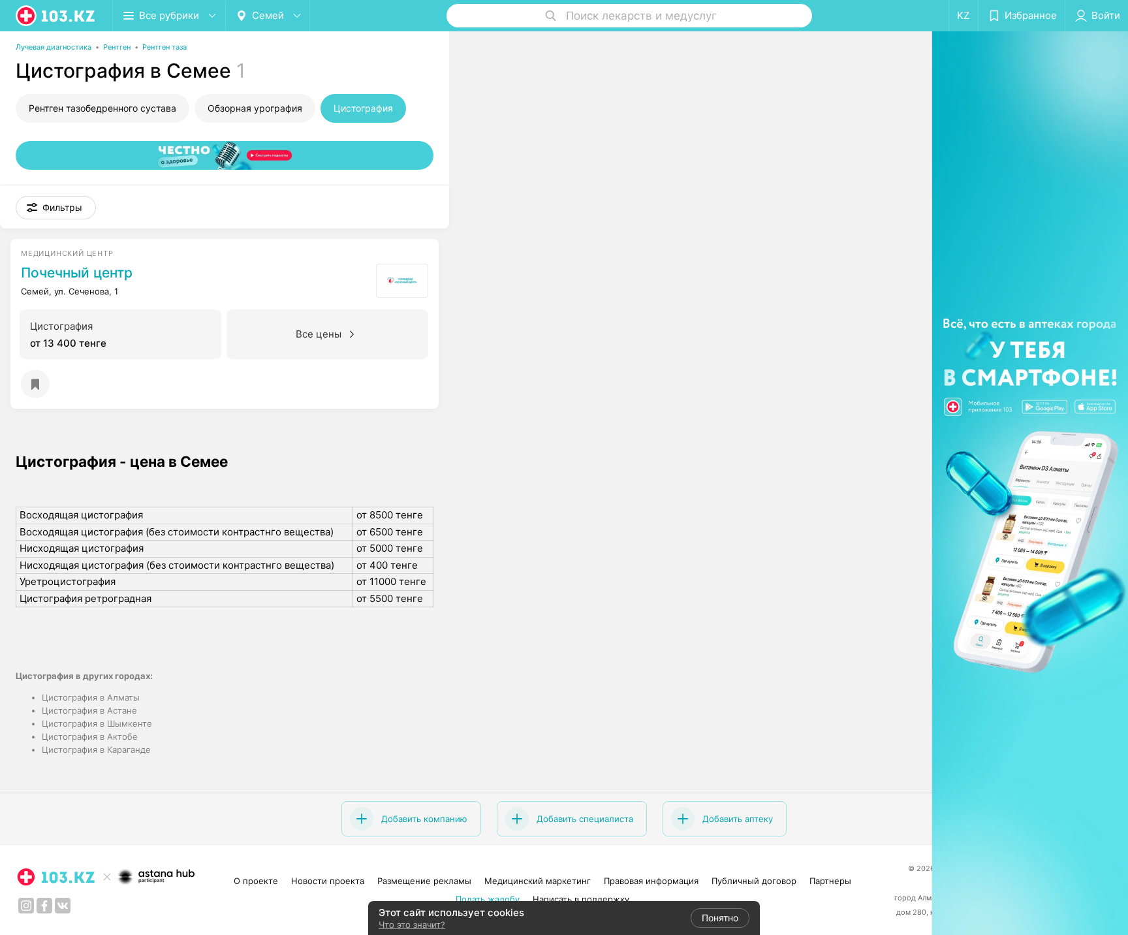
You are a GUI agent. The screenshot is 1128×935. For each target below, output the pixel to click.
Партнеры (830, 881)
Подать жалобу (488, 899)
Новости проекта (327, 881)
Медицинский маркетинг (537, 881)
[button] (56, 207)
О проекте (256, 881)
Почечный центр (77, 273)
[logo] (56, 15)
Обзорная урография (255, 108)
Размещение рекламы (424, 881)
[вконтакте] (62, 905)
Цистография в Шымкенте (97, 723)
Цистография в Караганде (96, 749)
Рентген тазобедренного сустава (102, 108)
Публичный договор (754, 881)
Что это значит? (412, 924)
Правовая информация (651, 881)
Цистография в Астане (89, 710)
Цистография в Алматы (91, 697)
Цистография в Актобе (90, 736)
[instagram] (26, 905)
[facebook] (44, 905)
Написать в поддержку (581, 899)
